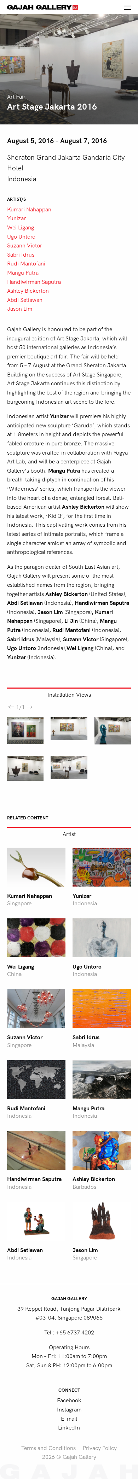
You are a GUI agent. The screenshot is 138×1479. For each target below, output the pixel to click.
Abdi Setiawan (24, 300)
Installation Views (69, 695)
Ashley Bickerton (28, 291)
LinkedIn (69, 1428)
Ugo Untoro (21, 237)
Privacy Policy (100, 1448)
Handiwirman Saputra (34, 282)
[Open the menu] (127, 7)
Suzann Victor (24, 245)
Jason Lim (19, 309)
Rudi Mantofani (26, 264)
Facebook (69, 1400)
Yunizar (16, 218)
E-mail (69, 1419)
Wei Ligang (20, 227)
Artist (69, 834)
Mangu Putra (23, 273)
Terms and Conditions (48, 1448)
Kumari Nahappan (29, 209)
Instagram (69, 1410)
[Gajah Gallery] (42, 7)
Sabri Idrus (20, 255)
